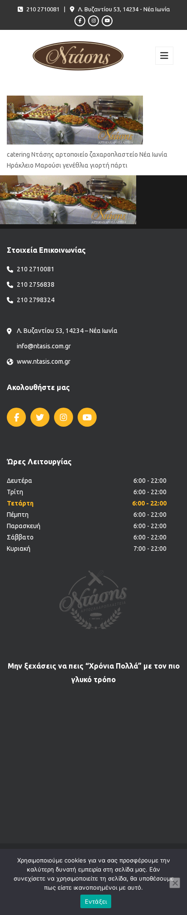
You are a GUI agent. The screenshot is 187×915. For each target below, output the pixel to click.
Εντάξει (96, 901)
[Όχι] (174, 882)
